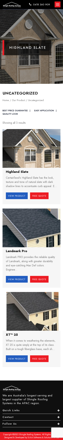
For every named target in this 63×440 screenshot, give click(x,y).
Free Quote (39, 195)
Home (6, 59)
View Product (17, 195)
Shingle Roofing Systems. (30, 434)
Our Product (18, 59)
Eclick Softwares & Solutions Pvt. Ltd (43, 437)
